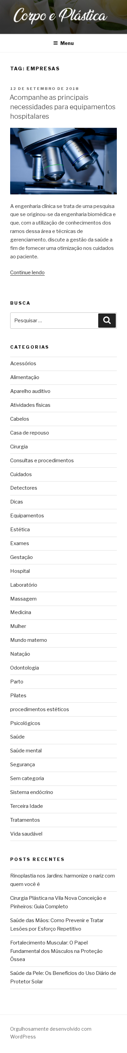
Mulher (18, 626)
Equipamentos (27, 516)
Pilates (18, 696)
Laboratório (23, 585)
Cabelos (19, 419)
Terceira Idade (26, 806)
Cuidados (21, 474)
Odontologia (24, 668)
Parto (16, 682)
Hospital (20, 571)
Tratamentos (25, 820)
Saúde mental (26, 751)
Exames (19, 543)
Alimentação (24, 377)
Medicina (20, 612)
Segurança (22, 765)
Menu (67, 43)
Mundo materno (28, 640)
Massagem (23, 599)
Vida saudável (26, 834)
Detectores (23, 488)
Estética (20, 529)
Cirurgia (19, 447)
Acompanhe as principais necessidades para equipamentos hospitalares (62, 106)
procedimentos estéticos (39, 709)
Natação (20, 654)
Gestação (21, 557)
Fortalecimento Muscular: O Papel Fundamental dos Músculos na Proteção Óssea (56, 951)
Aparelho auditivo (30, 391)
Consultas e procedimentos (42, 461)
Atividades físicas (30, 405)
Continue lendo (27, 273)
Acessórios (23, 363)
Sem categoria (27, 778)
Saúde (17, 737)
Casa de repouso (29, 433)
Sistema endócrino (31, 792)
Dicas (16, 502)
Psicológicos (25, 723)
